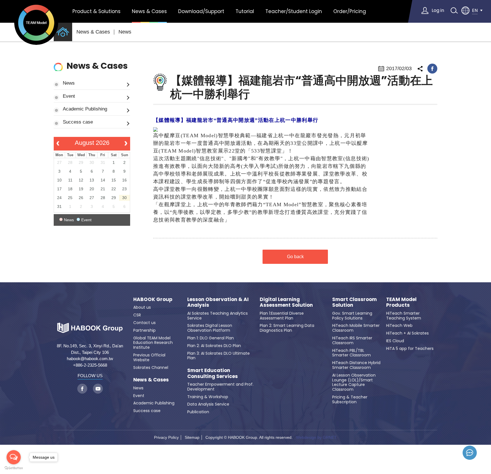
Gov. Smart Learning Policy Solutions (352, 315)
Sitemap (192, 437)
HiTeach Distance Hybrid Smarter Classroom (356, 365)
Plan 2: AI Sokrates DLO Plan (214, 345)
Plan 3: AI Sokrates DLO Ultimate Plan (218, 355)
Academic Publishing (85, 109)
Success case (78, 122)
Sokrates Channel (150, 367)
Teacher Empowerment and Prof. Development (220, 386)
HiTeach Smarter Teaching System (403, 315)
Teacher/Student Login (293, 11)
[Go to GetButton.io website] (14, 468)
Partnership (144, 330)
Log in (438, 10)
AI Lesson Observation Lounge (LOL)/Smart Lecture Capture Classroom (354, 382)
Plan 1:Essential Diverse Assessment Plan (282, 315)
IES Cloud (395, 341)
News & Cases (149, 11)
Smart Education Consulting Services (212, 373)
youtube (98, 389)
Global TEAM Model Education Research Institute (153, 342)
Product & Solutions (96, 11)
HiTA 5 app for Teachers (410, 348)
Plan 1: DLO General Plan (210, 338)
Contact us (144, 322)
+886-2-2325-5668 (90, 365)
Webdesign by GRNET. (316, 437)
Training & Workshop (207, 397)
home (63, 32)
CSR (137, 315)
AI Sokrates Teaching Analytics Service (217, 315)
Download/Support (201, 11)
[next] (126, 143)
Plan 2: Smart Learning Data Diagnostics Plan (287, 328)
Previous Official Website (149, 357)
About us (142, 307)
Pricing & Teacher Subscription (349, 399)
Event (69, 96)
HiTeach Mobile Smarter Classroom (356, 328)
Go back (295, 256)
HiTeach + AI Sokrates (407, 333)
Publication (198, 412)
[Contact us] (470, 453)
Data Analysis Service (208, 404)
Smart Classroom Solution (354, 302)
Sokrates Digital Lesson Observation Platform (209, 328)
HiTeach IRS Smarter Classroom (352, 340)
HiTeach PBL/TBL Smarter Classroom (351, 353)
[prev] (58, 143)
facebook (432, 69)
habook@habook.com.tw (90, 358)
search (454, 10)
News (124, 32)
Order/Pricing (349, 11)
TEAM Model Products (401, 302)
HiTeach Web (399, 325)
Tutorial (245, 11)
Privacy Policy (166, 437)
